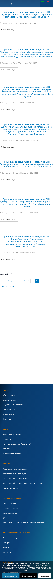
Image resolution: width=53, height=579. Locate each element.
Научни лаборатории (11, 538)
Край (12, 286)
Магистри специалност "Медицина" (17, 444)
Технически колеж (10, 513)
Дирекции (7, 419)
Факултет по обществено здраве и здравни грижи (22, 483)
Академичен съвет (10, 400)
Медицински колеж (10, 508)
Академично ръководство (13, 405)
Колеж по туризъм (10, 503)
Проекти (6, 547)
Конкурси (6, 543)
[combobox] (43, 6)
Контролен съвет (9, 409)
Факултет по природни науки (14, 474)
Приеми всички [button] (10, 576)
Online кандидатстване (12, 453)
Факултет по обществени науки (15, 478)
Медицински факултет (11, 488)
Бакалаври (7, 439)
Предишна (12, 281)
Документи (7, 552)
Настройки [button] (44, 576)
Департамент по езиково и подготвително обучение (23, 522)
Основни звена (9, 414)
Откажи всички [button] (29, 576)
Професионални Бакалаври (13, 434)
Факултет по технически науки (15, 469)
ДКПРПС (6, 518)
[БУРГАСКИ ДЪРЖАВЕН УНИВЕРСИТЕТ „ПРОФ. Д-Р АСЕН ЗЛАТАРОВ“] (10, 3)
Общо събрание (9, 395)
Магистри (6, 449)
